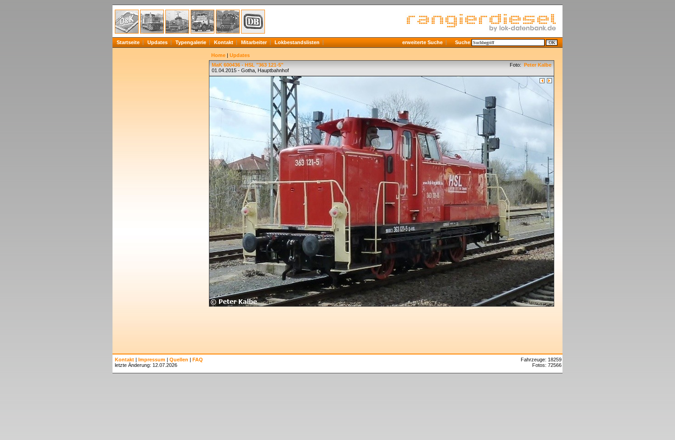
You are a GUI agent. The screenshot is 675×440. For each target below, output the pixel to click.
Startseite (128, 42)
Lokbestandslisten (297, 42)
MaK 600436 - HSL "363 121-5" (247, 65)
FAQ (197, 359)
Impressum (151, 359)
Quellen (178, 359)
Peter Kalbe (537, 65)
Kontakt (223, 42)
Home (218, 55)
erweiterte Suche (422, 42)
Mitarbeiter (254, 42)
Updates (157, 42)
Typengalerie (190, 42)
